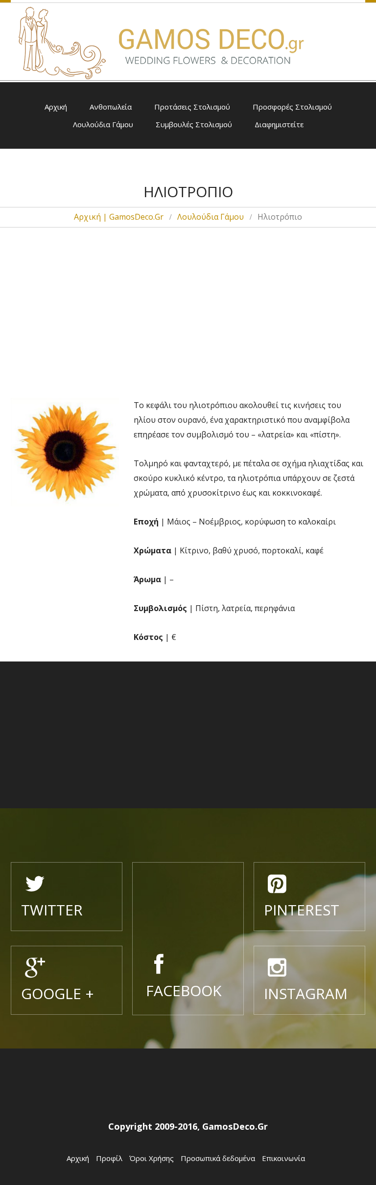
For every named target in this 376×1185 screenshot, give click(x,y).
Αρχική (56, 107)
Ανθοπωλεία (111, 107)
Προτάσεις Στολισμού (192, 107)
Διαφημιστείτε (279, 124)
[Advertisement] (188, 299)
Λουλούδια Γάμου (103, 124)
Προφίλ (109, 1158)
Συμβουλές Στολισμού (194, 124)
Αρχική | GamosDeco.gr (119, 216)
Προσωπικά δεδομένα (218, 1158)
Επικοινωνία (283, 1158)
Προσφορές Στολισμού (292, 107)
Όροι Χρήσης (151, 1158)
